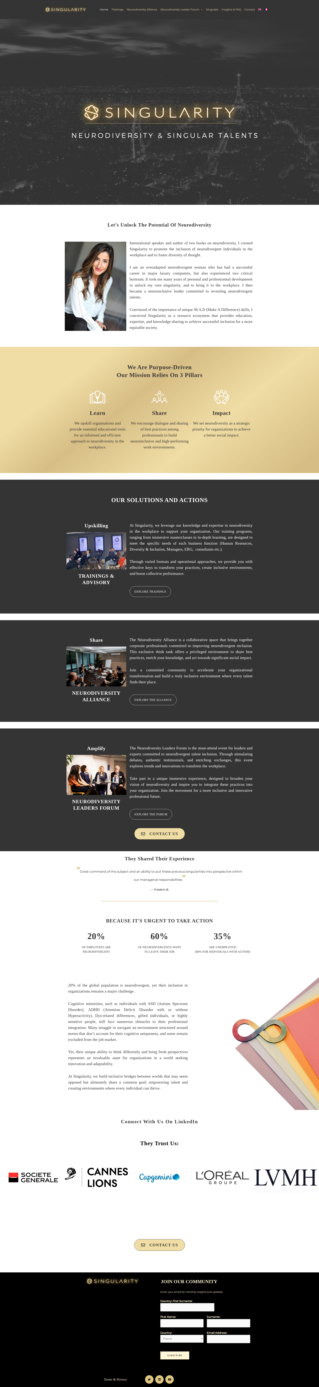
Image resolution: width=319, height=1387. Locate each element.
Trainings (117, 9)
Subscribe (174, 1355)
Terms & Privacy (115, 1379)
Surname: (214, 1316)
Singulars (212, 9)
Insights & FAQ (231, 9)
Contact (249, 9)
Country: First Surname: (176, 1301)
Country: (167, 1332)
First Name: (169, 1316)
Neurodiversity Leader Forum (179, 9)
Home (104, 9)
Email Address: (218, 1332)
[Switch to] (260, 9)
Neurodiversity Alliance (142, 9)
